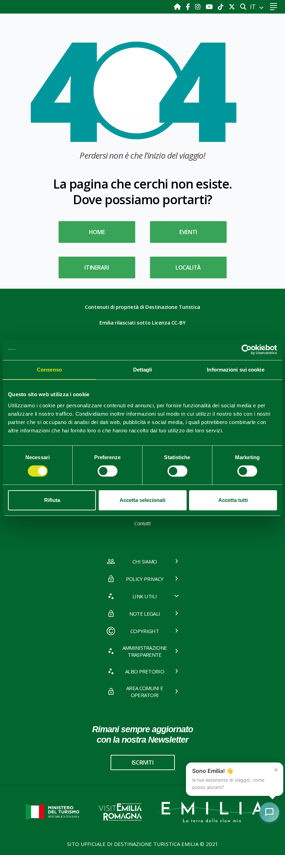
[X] (232, 6)
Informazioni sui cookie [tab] (235, 370)
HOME (97, 232)
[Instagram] (198, 6)
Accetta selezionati (142, 500)
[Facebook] (189, 6)
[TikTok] (221, 6)
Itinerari (96, 267)
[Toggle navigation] (273, 6)
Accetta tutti (233, 500)
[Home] (178, 6)
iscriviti (142, 762)
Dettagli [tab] (142, 370)
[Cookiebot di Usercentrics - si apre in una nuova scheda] (246, 349)
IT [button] (254, 6)
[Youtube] (210, 6)
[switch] (107, 471)
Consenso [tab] (49, 370)
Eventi (188, 232)
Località (188, 267)
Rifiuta (52, 500)
